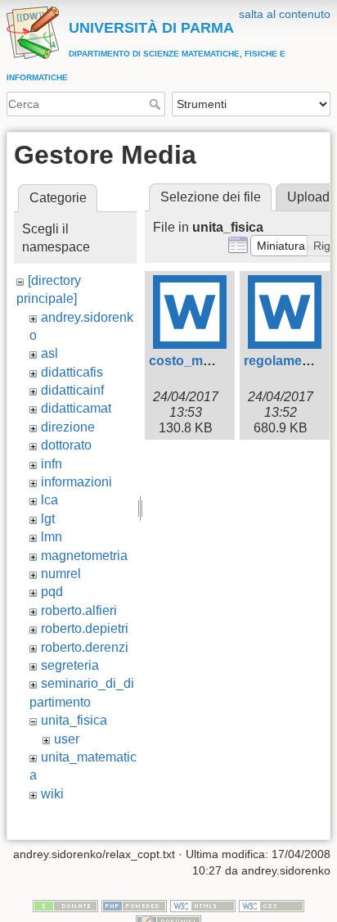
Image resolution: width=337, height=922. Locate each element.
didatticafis (72, 372)
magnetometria (84, 556)
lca (49, 500)
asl (49, 353)
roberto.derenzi (84, 647)
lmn (51, 537)
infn (51, 464)
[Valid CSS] (271, 904)
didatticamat (76, 408)
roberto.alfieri (79, 610)
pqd (52, 592)
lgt (48, 519)
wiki (52, 794)
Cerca (156, 104)
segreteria (70, 665)
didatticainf (72, 390)
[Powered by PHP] (134, 904)
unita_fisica (74, 720)
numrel (61, 574)
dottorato (66, 445)
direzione (68, 427)
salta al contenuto (284, 13)
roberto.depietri (84, 628)
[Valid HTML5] (203, 904)
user (66, 739)
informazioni (76, 482)
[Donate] (65, 904)
